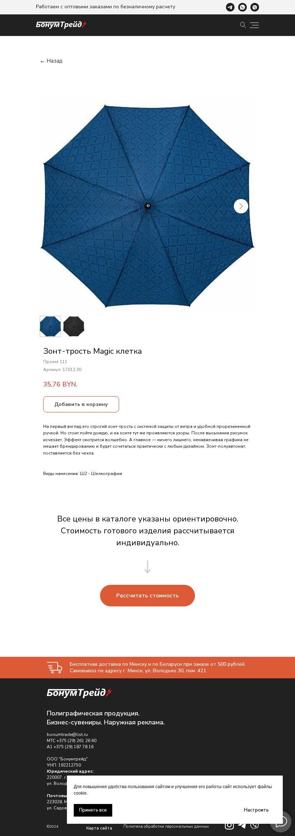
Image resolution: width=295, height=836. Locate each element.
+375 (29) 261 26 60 (76, 741)
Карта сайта (99, 828)
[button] (147, 595)
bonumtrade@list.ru (67, 734)
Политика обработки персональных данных (166, 826)
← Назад (51, 61)
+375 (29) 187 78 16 (74, 747)
